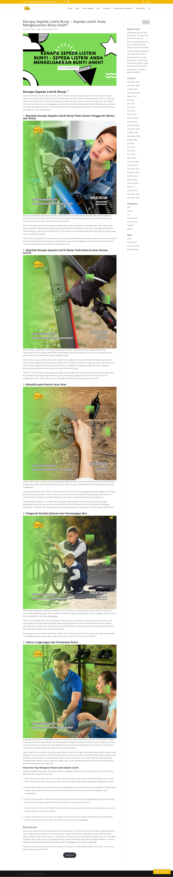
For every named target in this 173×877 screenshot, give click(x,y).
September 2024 (133, 136)
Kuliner (130, 211)
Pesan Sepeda (87, 8)
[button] (162, 871)
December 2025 (133, 82)
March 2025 (131, 114)
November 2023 (133, 172)
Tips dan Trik (52, 29)
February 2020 (132, 183)
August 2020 (132, 179)
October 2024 (132, 132)
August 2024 (132, 140)
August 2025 (132, 96)
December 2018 (133, 194)
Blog (77, 8)
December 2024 (133, 125)
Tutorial (130, 225)
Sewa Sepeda (132, 218)
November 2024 (133, 129)
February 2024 (132, 161)
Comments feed (133, 246)
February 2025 (132, 118)
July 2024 (130, 143)
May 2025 (131, 107)
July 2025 (130, 100)
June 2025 (131, 103)
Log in (129, 238)
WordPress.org (133, 249)
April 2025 (131, 111)
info (44, 29)
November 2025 (133, 85)
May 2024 (131, 150)
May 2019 (131, 187)
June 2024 (131, 147)
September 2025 (133, 93)
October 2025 (132, 89)
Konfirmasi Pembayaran (123, 8)
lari (128, 214)
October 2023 (132, 176)
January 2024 (132, 165)
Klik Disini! (70, 855)
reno (27, 29)
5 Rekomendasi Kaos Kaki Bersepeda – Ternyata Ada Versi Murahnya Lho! (137, 35)
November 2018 (133, 198)
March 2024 (131, 158)
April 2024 (131, 154)
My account (140, 8)
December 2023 (133, 169)
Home (70, 8)
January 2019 (132, 190)
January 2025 (132, 122)
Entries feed (132, 242)
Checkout (107, 8)
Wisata (129, 229)
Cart (98, 8)
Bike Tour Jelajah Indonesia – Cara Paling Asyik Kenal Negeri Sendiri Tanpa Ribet (138, 45)
